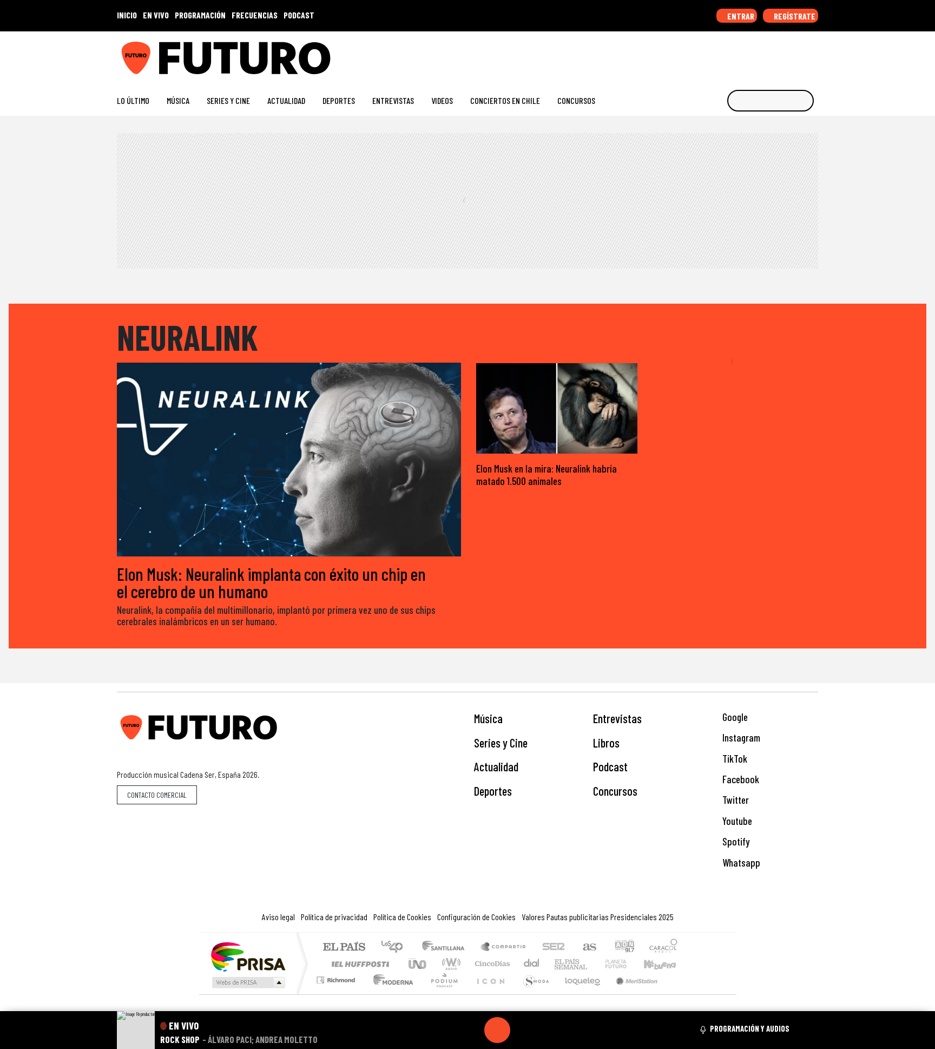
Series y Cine (228, 100)
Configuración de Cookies (476, 917)
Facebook (739, 779)
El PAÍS (343, 947)
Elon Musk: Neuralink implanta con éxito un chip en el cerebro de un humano (271, 582)
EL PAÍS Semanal (561, 964)
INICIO (127, 15)
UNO (418, 964)
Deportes (338, 100)
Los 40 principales (396, 947)
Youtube (736, 821)
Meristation (631, 993)
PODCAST (299, 15)
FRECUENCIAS (255, 15)
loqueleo (579, 993)
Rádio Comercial (679, 993)
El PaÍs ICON (488, 993)
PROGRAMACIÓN (200, 15)
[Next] (549, 1030)
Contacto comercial (157, 794)
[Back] (445, 1030)
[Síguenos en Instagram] (709, 54)
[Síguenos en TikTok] (726, 54)
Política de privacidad (334, 917)
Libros (606, 743)
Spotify (734, 841)
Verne (593, 964)
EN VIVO (156, 15)
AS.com (588, 947)
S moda (532, 993)
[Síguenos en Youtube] (778, 54)
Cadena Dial (626, 964)
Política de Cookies (402, 917)
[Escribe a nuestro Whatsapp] (813, 54)
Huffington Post (358, 964)
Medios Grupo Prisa (247, 982)
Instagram (740, 737)
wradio (449, 964)
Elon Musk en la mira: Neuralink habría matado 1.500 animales (546, 474)
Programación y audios (749, 1028)
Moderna (390, 993)
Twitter (734, 800)
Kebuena (665, 964)
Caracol (663, 947)
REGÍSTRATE (793, 16)
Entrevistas (393, 100)
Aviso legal (278, 917)
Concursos (576, 100)
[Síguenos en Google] (692, 54)
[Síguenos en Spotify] (796, 54)
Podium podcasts (337, 977)
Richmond (337, 993)
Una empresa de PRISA (248, 956)
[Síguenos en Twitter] (761, 54)
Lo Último (133, 100)
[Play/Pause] (497, 1030)
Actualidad (286, 100)
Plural (441, 993)
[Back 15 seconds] (471, 1030)
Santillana (446, 947)
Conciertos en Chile (505, 100)
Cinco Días (490, 964)
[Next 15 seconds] (523, 1030)
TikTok (733, 758)
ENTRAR (740, 16)
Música (178, 100)
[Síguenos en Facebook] (744, 54)
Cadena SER (553, 947)
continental (531, 964)
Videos (442, 100)
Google (734, 717)
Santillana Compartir (504, 947)
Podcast (610, 766)
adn (623, 947)
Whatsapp (740, 862)
